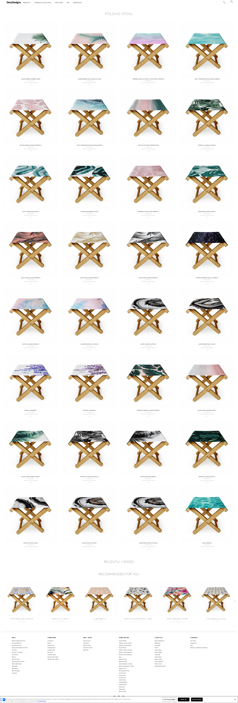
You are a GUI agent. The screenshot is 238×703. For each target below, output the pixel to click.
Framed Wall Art (16, 643)
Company (194, 637)
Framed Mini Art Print (18, 661)
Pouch (156, 647)
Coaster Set (122, 677)
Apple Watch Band (160, 666)
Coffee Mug (122, 680)
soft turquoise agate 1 (31, 211)
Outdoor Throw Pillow (125, 643)
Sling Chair (51, 645)
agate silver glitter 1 (148, 344)
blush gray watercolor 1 (207, 410)
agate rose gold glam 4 (207, 344)
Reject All (183, 699)
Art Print (14, 650)
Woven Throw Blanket (125, 654)
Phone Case (158, 664)
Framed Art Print (16, 645)
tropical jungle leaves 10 (89, 476)
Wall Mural (15, 668)
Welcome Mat (123, 661)
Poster (14, 657)
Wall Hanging (16, 670)
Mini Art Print (16, 659)
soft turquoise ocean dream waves (89, 145)
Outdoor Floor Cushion (125, 650)
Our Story (59, 2)
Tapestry (14, 673)
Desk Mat (157, 645)
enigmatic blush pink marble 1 (148, 211)
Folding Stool (52, 647)
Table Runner (123, 684)
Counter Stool (52, 654)
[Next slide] (235, 601)
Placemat (121, 687)
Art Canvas (15, 654)
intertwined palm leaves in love (89, 79)
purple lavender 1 (89, 410)
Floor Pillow (122, 647)
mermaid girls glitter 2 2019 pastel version (148, 79)
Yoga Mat (157, 654)
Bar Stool (50, 652)
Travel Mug (158, 650)
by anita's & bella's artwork (31, 82)
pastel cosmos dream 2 (30, 344)
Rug (120, 657)
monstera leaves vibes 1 (207, 211)
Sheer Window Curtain (125, 664)
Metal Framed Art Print (18, 641)
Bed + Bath (87, 637)
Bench (49, 643)
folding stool (31, 80)
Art (68, 2)
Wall (14, 637)
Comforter (86, 643)
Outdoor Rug (123, 659)
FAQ (191, 645)
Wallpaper (15, 666)
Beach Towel (158, 659)
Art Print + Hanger (17, 652)
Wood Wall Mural (17, 664)
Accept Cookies (196, 699)
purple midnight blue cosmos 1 (207, 277)
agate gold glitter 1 (89, 543)
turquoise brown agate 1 (90, 211)
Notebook (157, 643)
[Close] (235, 700)
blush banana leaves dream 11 (31, 145)
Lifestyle (159, 637)
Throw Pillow (123, 641)
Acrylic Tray (122, 673)
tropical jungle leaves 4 (207, 145)
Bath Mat (86, 650)
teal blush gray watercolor (148, 145)
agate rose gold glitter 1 (148, 543)
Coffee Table (51, 650)
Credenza (50, 641)
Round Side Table (53, 657)
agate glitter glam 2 (30, 543)
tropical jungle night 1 (207, 476)
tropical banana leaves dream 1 (148, 410)
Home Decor (124, 637)
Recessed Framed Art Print (20, 647)
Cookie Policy (42, 701)
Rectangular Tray (124, 670)
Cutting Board (123, 682)
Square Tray (122, 668)
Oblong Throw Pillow (125, 645)
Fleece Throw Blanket (125, 652)
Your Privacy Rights (169, 699)
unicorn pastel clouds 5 (90, 344)
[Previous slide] (3, 601)
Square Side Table (53, 659)
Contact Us (193, 643)
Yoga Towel (158, 657)
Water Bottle (158, 652)
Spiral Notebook (159, 641)
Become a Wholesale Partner (199, 647)
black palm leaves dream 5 (30, 277)
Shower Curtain (88, 647)
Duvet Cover (87, 641)
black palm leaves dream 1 (148, 277)
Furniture (52, 637)
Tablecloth (122, 689)
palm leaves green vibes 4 (31, 476)
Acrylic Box (122, 675)
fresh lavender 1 (31, 410)
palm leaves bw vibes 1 (148, 476)
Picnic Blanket (159, 661)
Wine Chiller (122, 691)
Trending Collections (42, 2)
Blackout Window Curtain (126, 666)
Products (26, 2)
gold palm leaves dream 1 (89, 277)
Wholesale (77, 2)
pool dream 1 (207, 543)
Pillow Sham (87, 645)
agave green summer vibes (30, 79)
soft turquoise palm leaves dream (207, 79)
